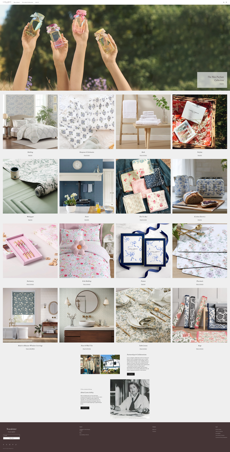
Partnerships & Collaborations (27, 2)
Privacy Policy (218, 429)
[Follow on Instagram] (9, 444)
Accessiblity (218, 433)
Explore (131, 374)
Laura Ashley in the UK (84, 434)
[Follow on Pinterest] (12, 444)
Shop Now (222, 83)
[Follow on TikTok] (16, 444)
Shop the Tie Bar (143, 219)
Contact (154, 431)
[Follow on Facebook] (3, 444)
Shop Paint (87, 219)
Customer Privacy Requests (221, 437)
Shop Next (143, 284)
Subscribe (11, 438)
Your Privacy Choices (220, 435)
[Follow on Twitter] (6, 444)
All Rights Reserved (10, 448)
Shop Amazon (87, 155)
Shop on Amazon (17, 2)
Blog (80, 432)
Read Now (85, 407)
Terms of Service (219, 431)
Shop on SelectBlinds (30, 348)
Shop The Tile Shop (87, 348)
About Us (37, 2)
